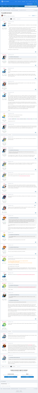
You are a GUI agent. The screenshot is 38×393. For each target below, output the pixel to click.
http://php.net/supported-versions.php (24, 175)
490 (3, 143)
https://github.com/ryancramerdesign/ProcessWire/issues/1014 (26, 274)
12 (8, 366)
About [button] (16, 1)
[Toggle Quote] (9, 234)
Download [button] (30, 1)
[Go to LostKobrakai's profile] (4, 57)
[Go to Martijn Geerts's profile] (4, 197)
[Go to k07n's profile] (4, 116)
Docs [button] (36, 1)
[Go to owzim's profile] (4, 139)
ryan (4, 15)
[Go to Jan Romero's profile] (4, 346)
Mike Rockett (4, 256)
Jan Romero (4, 343)
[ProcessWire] (5, 1)
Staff (5, 8)
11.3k (3, 28)
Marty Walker (4, 321)
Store (12, 6)
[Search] (36, 6)
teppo (4, 292)
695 (3, 349)
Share (30, 15)
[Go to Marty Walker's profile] (4, 324)
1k (3, 222)
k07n (4, 113)
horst (4, 183)
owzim (4, 161)
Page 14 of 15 (18, 366)
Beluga (4, 333)
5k (3, 61)
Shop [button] (33, 1)
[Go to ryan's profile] (2, 15)
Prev (3, 366)
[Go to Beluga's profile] (4, 336)
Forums (13, 8)
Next (14, 366)
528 (3, 340)
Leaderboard (16, 6)
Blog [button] (26, 1)
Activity (6, 6)
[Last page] (15, 18)
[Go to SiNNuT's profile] (4, 218)
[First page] (1, 18)
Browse (2, 6)
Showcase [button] (19, 1)
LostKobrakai (4, 54)
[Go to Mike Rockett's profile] (4, 259)
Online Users (9, 8)
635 (3, 328)
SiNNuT (4, 215)
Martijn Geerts (4, 194)
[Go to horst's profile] (4, 186)
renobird (4, 81)
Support (9, 6)
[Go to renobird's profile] (4, 84)
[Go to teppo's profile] (4, 295)
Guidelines (2, 8)
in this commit (30, 344)
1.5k (3, 289)
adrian (4, 21)
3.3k (3, 299)
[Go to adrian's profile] (4, 24)
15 (12, 366)
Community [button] (23, 1)
